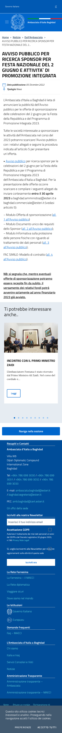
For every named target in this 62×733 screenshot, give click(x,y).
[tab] (14, 418)
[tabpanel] (31, 369)
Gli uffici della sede (17, 508)
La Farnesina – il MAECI (20, 578)
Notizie (17, 37)
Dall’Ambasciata (33, 37)
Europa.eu (18, 620)
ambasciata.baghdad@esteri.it (33, 490)
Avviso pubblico (15, 161)
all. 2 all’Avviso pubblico (37, 228)
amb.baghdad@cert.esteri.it (28, 501)
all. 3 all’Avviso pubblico (26, 244)
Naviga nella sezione (31, 431)
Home (5, 37)
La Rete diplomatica (18, 584)
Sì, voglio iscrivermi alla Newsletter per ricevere (30, 549)
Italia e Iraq (13, 655)
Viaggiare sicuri (15, 591)
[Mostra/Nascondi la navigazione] (7, 22)
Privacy (16, 540)
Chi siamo (12, 648)
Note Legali (24, 540)
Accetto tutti (47, 727)
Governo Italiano (12, 6)
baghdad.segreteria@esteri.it (25, 494)
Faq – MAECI (14, 633)
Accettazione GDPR (18, 530)
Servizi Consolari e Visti (20, 662)
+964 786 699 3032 (27, 479)
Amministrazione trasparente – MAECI (29, 692)
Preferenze (23, 727)
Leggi (15, 393)
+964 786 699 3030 (23, 475)
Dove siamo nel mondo (20, 598)
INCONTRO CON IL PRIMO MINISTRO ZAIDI (31, 362)
